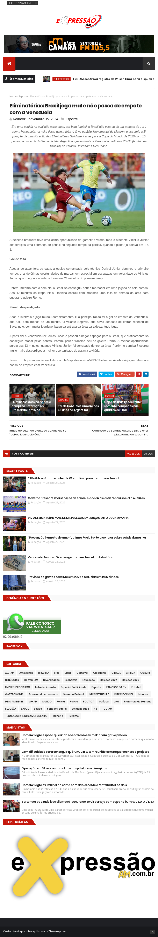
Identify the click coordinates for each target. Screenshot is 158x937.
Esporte (23, 96)
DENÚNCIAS (12, 680)
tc (95, 708)
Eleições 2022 (108, 680)
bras (56, 673)
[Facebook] (148, 3)
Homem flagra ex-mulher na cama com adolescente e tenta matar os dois (74, 785)
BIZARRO (43, 673)
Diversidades (51, 680)
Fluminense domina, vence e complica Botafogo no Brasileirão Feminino (31, 406)
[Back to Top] (152, 932)
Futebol (136, 687)
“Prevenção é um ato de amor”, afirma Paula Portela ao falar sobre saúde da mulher (87, 537)
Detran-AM (31, 680)
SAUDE (25, 708)
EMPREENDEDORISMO (17, 687)
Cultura (145, 673)
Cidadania (99, 673)
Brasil (68, 673)
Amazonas (26, 673)
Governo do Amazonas (43, 694)
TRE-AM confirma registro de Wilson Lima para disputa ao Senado (108, 79)
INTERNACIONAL (123, 694)
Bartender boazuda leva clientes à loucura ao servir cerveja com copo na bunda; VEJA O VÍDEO (88, 804)
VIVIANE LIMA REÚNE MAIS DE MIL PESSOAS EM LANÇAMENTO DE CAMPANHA (78, 518)
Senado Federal (57, 708)
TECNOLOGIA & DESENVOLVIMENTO (26, 716)
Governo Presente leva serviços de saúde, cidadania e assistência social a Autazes (86, 498)
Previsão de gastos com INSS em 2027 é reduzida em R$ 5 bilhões (73, 577)
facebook (133, 453)
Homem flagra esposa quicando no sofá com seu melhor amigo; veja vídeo (74, 735)
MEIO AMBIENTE (14, 701)
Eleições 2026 (49, 79)
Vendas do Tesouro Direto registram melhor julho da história (70, 557)
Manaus (143, 694)
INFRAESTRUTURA (99, 694)
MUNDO (47, 701)
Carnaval (82, 673)
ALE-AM (9, 673)
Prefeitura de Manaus (137, 701)
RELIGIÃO (10, 708)
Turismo (73, 716)
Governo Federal (73, 694)
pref (116, 701)
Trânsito (57, 716)
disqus (148, 453)
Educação (88, 680)
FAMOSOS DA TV (116, 687)
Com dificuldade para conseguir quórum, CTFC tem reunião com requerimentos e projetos (85, 752)
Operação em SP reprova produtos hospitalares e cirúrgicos (64, 768)
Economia (71, 680)
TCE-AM (107, 708)
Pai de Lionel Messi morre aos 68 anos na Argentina (78, 408)
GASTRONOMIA (14, 694)
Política (104, 701)
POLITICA (88, 701)
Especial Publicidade (73, 687)
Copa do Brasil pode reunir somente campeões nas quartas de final (122, 406)
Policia (61, 701)
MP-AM (33, 701)
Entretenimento (45, 687)
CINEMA (130, 673)
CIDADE (116, 673)
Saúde (38, 708)
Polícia (74, 701)
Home (13, 96)
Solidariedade (80, 708)
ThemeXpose (57, 931)
